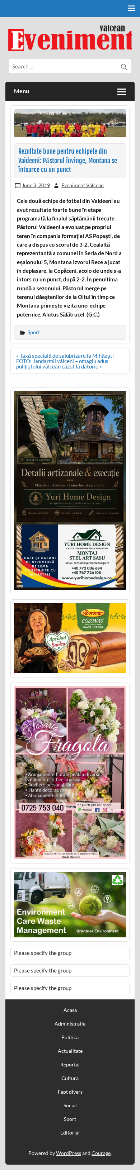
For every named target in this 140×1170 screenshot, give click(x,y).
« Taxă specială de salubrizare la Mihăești (65, 355)
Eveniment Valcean (82, 185)
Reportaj (70, 1064)
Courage (101, 1153)
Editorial (70, 1132)
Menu (21, 90)
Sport (34, 332)
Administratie (70, 1023)
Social (70, 1105)
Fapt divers (70, 1091)
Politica (70, 1037)
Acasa (70, 1010)
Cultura (70, 1078)
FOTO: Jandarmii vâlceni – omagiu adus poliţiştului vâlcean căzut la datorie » (62, 364)
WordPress (68, 1153)
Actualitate (70, 1051)
